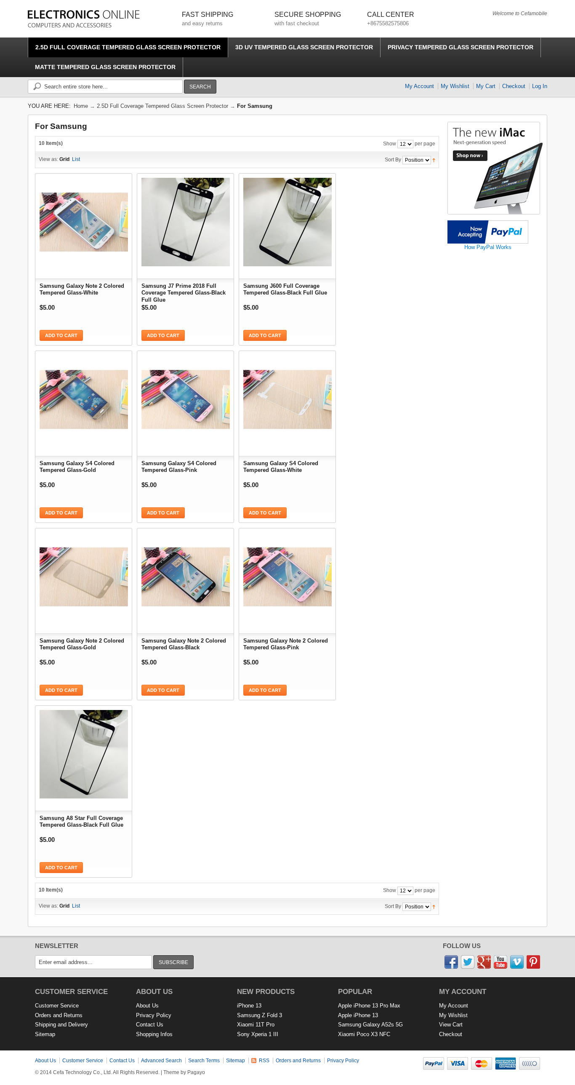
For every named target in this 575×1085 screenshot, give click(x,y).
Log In (539, 86)
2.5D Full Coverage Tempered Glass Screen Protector (162, 106)
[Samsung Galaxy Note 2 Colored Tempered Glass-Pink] (287, 574)
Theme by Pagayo (184, 1072)
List (76, 159)
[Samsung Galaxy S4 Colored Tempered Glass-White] (287, 397)
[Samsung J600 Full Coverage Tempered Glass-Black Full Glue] (287, 220)
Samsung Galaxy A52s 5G (370, 1024)
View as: (48, 159)
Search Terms (204, 1061)
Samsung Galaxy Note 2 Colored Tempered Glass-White (82, 289)
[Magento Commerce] (84, 18)
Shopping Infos (154, 1034)
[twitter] (467, 959)
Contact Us (149, 1024)
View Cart (451, 1024)
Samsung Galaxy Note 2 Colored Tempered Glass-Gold (82, 644)
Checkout (513, 86)
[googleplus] (484, 959)
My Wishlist (455, 86)
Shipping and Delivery (61, 1024)
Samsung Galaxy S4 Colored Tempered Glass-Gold (77, 466)
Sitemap (45, 1034)
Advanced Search (161, 1061)
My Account (419, 86)
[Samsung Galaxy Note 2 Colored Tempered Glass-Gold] (83, 574)
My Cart (485, 86)
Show (389, 144)
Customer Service (57, 1005)
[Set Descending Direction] (433, 160)
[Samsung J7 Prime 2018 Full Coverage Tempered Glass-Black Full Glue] (185, 220)
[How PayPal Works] (487, 224)
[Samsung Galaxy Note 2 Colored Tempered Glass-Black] (185, 574)
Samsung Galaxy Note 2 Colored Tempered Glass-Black (183, 644)
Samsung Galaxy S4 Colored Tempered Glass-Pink (178, 466)
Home (81, 106)
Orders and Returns (59, 1015)
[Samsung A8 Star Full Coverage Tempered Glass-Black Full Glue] (83, 752)
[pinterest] (533, 959)
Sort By (393, 160)
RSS (264, 1061)
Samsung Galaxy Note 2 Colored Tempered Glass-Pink (285, 644)
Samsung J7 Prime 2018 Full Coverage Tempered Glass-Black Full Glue (183, 292)
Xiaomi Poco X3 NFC (364, 1034)
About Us (147, 1005)
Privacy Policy (153, 1015)
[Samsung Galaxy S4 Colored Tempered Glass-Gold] (83, 397)
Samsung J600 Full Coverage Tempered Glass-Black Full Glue (285, 289)
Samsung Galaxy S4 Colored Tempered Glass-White (280, 466)
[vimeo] (517, 959)
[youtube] (500, 959)
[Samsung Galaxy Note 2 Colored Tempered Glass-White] (83, 220)
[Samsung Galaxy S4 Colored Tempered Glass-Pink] (185, 397)
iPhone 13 (249, 1005)
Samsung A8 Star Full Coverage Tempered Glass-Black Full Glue (81, 821)
